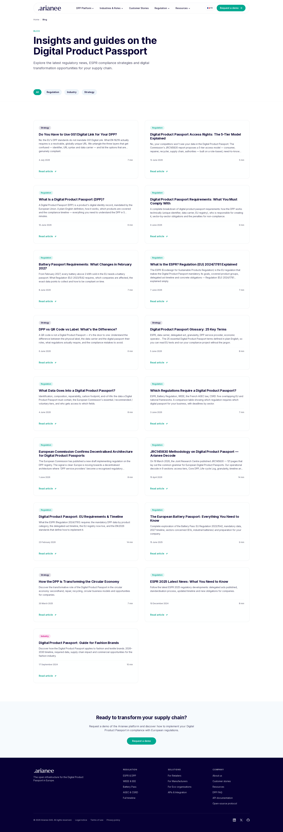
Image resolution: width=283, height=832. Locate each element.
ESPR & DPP (129, 775)
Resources (182, 8)
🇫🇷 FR (210, 8)
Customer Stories (139, 8)
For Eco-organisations (179, 786)
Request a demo (229, 8)
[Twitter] (241, 820)
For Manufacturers (178, 781)
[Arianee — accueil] (50, 8)
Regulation (161, 8)
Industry (71, 92)
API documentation (223, 797)
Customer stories (222, 781)
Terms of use (96, 820)
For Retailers (174, 775)
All (37, 92)
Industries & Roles (110, 8)
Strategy (89, 92)
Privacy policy (113, 820)
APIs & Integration (177, 792)
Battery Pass (129, 786)
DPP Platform (83, 8)
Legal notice (81, 820)
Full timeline (129, 797)
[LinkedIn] (234, 820)
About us (217, 775)
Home (36, 19)
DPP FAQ (217, 792)
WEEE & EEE (129, 781)
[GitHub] (248, 820)
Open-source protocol (225, 803)
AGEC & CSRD (130, 792)
